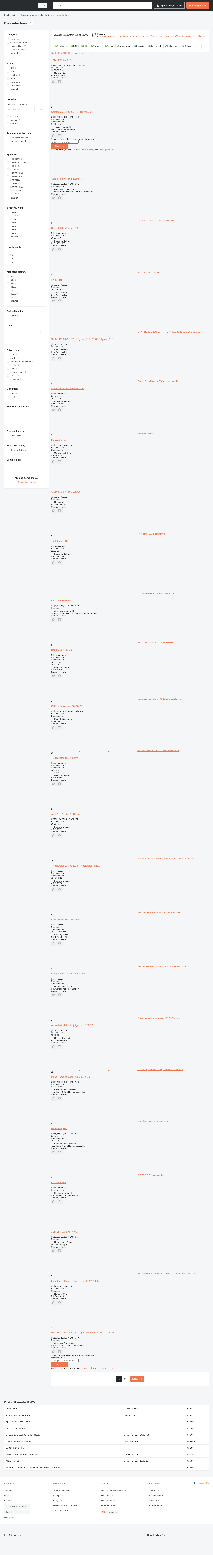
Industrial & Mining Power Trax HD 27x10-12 (75, 1281)
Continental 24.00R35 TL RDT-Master (71, 111)
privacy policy (88, 150)
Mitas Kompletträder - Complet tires (70, 1077)
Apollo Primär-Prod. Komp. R (67, 178)
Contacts (8, 1500)
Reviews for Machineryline (65, 1505)
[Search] (56, 5)
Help (6, 1495)
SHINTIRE (56, 279)
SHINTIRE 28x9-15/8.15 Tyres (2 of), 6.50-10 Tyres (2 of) (82, 339)
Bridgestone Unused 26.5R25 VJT (69, 973)
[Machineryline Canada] (19, 5)
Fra (12, 1517)
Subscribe (59, 146)
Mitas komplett (59, 1128)
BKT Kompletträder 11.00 (64, 600)
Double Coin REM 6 (61, 650)
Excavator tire (58, 440)
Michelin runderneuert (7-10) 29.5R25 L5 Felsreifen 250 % (82, 1332)
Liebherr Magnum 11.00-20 (65, 919)
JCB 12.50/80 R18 (61, 60)
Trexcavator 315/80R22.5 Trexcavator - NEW (75, 865)
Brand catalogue (60, 1510)
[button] (54, 81)
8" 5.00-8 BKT (58, 1182)
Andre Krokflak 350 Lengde (65, 491)
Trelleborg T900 (59, 541)
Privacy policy (59, 1495)
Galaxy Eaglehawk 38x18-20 (66, 706)
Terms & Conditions (61, 1490)
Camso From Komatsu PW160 (67, 388)
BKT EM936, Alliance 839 (65, 228)
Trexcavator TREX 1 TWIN (65, 758)
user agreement (106, 150)
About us (8, 1490)
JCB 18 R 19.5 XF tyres (64, 1231)
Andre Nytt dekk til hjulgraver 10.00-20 (72, 1025)
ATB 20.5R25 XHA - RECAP (66, 814)
